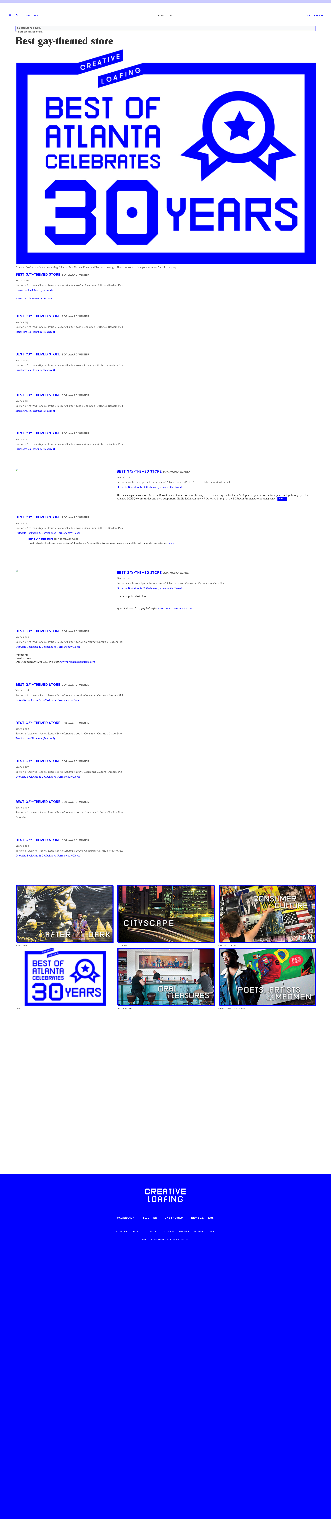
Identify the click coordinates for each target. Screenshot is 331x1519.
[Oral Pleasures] (166, 976)
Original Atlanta (165, 16)
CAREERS (184, 1232)
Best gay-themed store (39, 275)
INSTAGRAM (174, 1217)
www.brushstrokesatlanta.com (175, 608)
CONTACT (154, 1232)
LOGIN (307, 15)
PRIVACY (198, 1232)
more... (282, 499)
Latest (37, 15)
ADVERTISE (122, 1232)
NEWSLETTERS (202, 1217)
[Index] (65, 976)
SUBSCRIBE (318, 15)
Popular (26, 15)
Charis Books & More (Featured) (34, 290)
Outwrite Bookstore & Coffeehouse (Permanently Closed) (150, 487)
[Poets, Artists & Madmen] (267, 976)
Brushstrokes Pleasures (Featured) (35, 331)
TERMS (212, 1232)
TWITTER (150, 1217)
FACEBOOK (126, 1217)
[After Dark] (65, 913)
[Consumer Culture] (267, 913)
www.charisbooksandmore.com (34, 298)
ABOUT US (138, 1232)
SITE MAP (169, 1232)
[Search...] (16, 15)
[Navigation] (9, 15)
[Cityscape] (166, 913)
